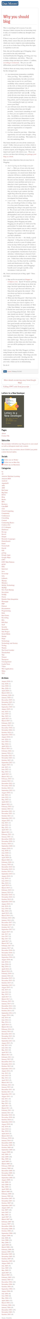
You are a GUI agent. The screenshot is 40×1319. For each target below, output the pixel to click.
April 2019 (5, 885)
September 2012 (7, 1068)
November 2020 (7, 841)
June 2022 (5, 797)
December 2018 (7, 894)
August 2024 (6, 737)
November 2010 (7, 1117)
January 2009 (6, 1168)
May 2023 (5, 772)
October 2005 (6, 1259)
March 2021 (6, 832)
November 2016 (7, 952)
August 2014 (6, 1015)
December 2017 (7, 922)
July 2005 (5, 1266)
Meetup (4, 580)
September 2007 (7, 1205)
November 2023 (7, 758)
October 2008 (6, 1175)
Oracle (4, 597)
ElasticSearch (6, 541)
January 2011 (6, 1112)
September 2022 (7, 790)
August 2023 (6, 765)
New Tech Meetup (8, 590)
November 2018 (7, 897)
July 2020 (5, 850)
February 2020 (6, 862)
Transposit (5, 659)
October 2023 (6, 760)
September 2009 (7, 1150)
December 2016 (7, 950)
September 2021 (7, 818)
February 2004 (6, 1305)
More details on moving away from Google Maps (20, 381)
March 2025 (6, 721)
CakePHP (5, 506)
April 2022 (5, 802)
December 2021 (7, 811)
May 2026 (5, 688)
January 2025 (6, 725)
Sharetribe (5, 629)
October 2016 (6, 955)
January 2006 (6, 1252)
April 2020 (5, 857)
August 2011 (6, 1096)
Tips (3, 655)
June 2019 (5, 881)
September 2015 (7, 985)
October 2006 (6, 1231)
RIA (3, 620)
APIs (3, 485)
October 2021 (6, 816)
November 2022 (7, 785)
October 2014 (6, 1010)
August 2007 (6, 1208)
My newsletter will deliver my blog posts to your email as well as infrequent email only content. (20, 445)
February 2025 (6, 723)
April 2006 (5, 1245)
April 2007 (5, 1217)
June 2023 (5, 769)
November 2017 (7, 925)
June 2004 (5, 1296)
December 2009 (7, 1143)
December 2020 (7, 839)
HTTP (4, 564)
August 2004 (6, 1291)
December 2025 (7, 700)
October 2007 (6, 1203)
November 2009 (7, 1145)
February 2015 (6, 1001)
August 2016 (6, 959)
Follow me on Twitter (11, 460)
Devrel (4, 534)
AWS (3, 488)
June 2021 (5, 825)
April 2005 (5, 1272)
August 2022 (6, 793)
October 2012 (6, 1066)
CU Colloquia (6, 527)
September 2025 (7, 707)
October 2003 (6, 1314)
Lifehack (4, 578)
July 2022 (5, 795)
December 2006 (7, 1226)
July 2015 (5, 990)
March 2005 (6, 1275)
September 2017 (7, 929)
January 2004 (6, 1307)
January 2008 (6, 1196)
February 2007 (6, 1221)
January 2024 (6, 753)
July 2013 (5, 1045)
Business (4, 504)
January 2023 (6, 781)
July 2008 (5, 1182)
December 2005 (7, 1254)
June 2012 (5, 1075)
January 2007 (6, 1224)
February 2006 (6, 1249)
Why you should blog (16, 18)
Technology (5, 641)
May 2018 (5, 911)
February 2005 (6, 1277)
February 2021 (6, 834)
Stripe (3, 638)
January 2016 (6, 976)
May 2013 (5, 1050)
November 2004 (7, 1284)
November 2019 (7, 869)
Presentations (6, 608)
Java (3, 571)
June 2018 (5, 908)
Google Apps (6, 555)
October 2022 (6, 788)
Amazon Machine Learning (11, 476)
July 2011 (5, 1099)
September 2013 (7, 1041)
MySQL (4, 587)
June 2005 (5, 1268)
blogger (27, 279)
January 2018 (6, 920)
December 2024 (7, 728)
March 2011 (6, 1108)
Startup (4, 636)
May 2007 (5, 1214)
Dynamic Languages (8, 539)
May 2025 (5, 716)
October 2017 (6, 927)
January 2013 (6, 1059)
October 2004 (6, 1286)
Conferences (6, 516)
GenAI (4, 548)
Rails (3, 613)
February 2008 (6, 1194)
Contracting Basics (8, 522)
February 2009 (6, 1166)
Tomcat (4, 657)
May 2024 (5, 744)
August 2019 (6, 876)
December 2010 (7, 1115)
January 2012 (6, 1087)
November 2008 (7, 1173)
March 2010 (6, 1136)
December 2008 (7, 1170)
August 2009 (6, 1152)
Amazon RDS (6, 478)
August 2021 (6, 820)
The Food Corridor (8, 650)
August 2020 (6, 848)
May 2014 (5, 1022)
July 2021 (5, 823)
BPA (3, 502)
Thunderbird (6, 652)
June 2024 (5, 741)
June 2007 (5, 1212)
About (4, 433)
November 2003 (7, 1312)
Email (3, 543)
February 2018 (6, 918)
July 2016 (5, 962)
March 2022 (6, 804)
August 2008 (6, 1180)
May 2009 (5, 1159)
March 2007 (6, 1219)
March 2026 (6, 693)
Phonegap (5, 601)
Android (4, 481)
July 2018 (5, 906)
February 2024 (6, 751)
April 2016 (5, 969)
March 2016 (6, 971)
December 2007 (7, 1198)
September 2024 (7, 734)
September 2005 (7, 1261)
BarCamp (5, 490)
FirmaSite (9, 1318)
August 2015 (6, 987)
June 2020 (5, 853)
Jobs (3, 576)
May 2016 (5, 966)
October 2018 (6, 899)
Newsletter (5, 592)
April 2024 (5, 746)
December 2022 (7, 783)
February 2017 (6, 945)
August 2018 (6, 904)
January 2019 (6, 892)
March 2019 (6, 888)
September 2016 (7, 957)
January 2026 (6, 697)
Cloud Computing (8, 511)
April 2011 (5, 1105)
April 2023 (5, 774)
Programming (6, 611)
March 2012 (6, 1082)
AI (2, 474)
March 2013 (6, 1054)
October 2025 (6, 704)
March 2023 (6, 776)
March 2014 (6, 1027)
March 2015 (6, 999)
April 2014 (5, 1024)
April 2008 (5, 1189)
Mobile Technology (8, 585)
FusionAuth (5, 546)
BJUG (4, 495)
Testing (4, 645)
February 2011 (6, 1110)
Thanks (4, 648)
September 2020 (7, 846)
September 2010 (7, 1122)
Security (4, 627)
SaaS (3, 625)
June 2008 (5, 1184)
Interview (5, 569)
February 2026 (6, 695)
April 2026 (5, 690)
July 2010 (5, 1126)
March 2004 (6, 1303)
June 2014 (5, 1020)
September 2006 (7, 1233)
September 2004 (7, 1289)
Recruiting (5, 617)
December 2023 (7, 755)
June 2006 (5, 1240)
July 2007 (5, 1210)
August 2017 (6, 932)
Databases (5, 529)
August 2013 (6, 1043)
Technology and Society (10, 643)
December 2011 (7, 1089)
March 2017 (6, 943)
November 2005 (7, 1256)
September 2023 (7, 762)
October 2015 (6, 983)
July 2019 (5, 878)
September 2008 (7, 1177)
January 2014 (6, 1031)
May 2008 (5, 1187)
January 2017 (6, 948)
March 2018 (6, 915)
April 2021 (5, 830)
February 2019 (6, 890)
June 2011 (5, 1101)
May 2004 (5, 1298)
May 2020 (5, 855)
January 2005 (6, 1279)
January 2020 (6, 864)
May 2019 (5, 883)
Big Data (4, 492)
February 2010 (6, 1138)
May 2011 (5, 1103)
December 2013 (7, 1034)
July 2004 (5, 1293)
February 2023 (6, 779)
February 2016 (6, 973)
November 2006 (7, 1228)
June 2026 (5, 686)
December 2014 (7, 1006)
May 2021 (5, 827)
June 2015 (5, 992)
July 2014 (5, 1017)
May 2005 (5, 1270)
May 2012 (5, 1078)
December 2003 (7, 1310)
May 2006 (5, 1242)
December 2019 (7, 867)
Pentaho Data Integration (10, 599)
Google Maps (6, 557)
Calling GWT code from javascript (16, 386)
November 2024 (7, 730)
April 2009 (5, 1161)
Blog (3, 497)
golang (4, 553)
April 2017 (5, 941)
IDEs (3, 566)
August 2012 (6, 1071)
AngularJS (5, 483)
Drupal (4, 536)
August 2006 (6, 1235)
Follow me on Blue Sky (12, 462)
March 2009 (6, 1163)
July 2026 (5, 684)
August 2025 (6, 709)
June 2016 (5, 964)
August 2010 (6, 1124)
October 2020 (6, 843)
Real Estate (5, 615)
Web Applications (7, 669)
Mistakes (4, 583)
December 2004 (7, 1282)
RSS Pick (5, 622)
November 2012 (7, 1064)
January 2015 (6, 1003)
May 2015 (5, 994)
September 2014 (7, 1013)
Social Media (6, 634)
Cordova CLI (6, 525)
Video (4, 666)
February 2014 (6, 1029)
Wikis (3, 671)
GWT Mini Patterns (8, 562)
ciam (3, 508)
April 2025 (5, 718)
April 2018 (5, 913)
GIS (3, 550)
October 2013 (6, 1038)
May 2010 (5, 1131)
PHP (3, 604)
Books (4, 499)
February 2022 (6, 806)
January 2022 (6, 809)
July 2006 (5, 1238)
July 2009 (5, 1154)
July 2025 (5, 711)
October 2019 (6, 871)
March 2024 (6, 748)
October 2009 (6, 1147)
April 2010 (5, 1133)
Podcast (4, 606)
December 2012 (7, 1061)
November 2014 (7, 1008)
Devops (4, 532)
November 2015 (7, 980)
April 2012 (5, 1080)
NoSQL (4, 594)
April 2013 (5, 1052)
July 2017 (5, 934)
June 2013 (5, 1048)
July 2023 (5, 767)
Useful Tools (6, 664)
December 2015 (7, 978)
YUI (3, 673)
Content (4, 520)
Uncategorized (6, 662)
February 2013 (6, 1057)
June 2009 (5, 1157)
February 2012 (6, 1085)
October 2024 (6, 732)
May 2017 (5, 939)
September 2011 (7, 1094)
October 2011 (6, 1092)
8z (2, 471)
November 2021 (7, 813)
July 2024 (5, 739)
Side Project (5, 631)
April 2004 (5, 1300)
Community (5, 513)
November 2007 (7, 1201)
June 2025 (5, 714)
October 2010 (6, 1119)
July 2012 (5, 1073)
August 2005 (6, 1263)
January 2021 (6, 837)
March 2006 (6, 1247)
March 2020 (6, 860)
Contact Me (5, 436)
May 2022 (5, 799)
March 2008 (6, 1191)
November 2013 (7, 1036)
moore (9, 371)
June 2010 (5, 1129)
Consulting (5, 518)
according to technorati (11, 62)
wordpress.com (13, 281)
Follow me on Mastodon (11, 465)
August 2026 (6, 681)
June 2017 (5, 936)
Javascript (5, 573)
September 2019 (7, 874)
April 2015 (5, 997)
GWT (3, 560)
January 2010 (6, 1140)
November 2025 (7, 702)
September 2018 (7, 901)
